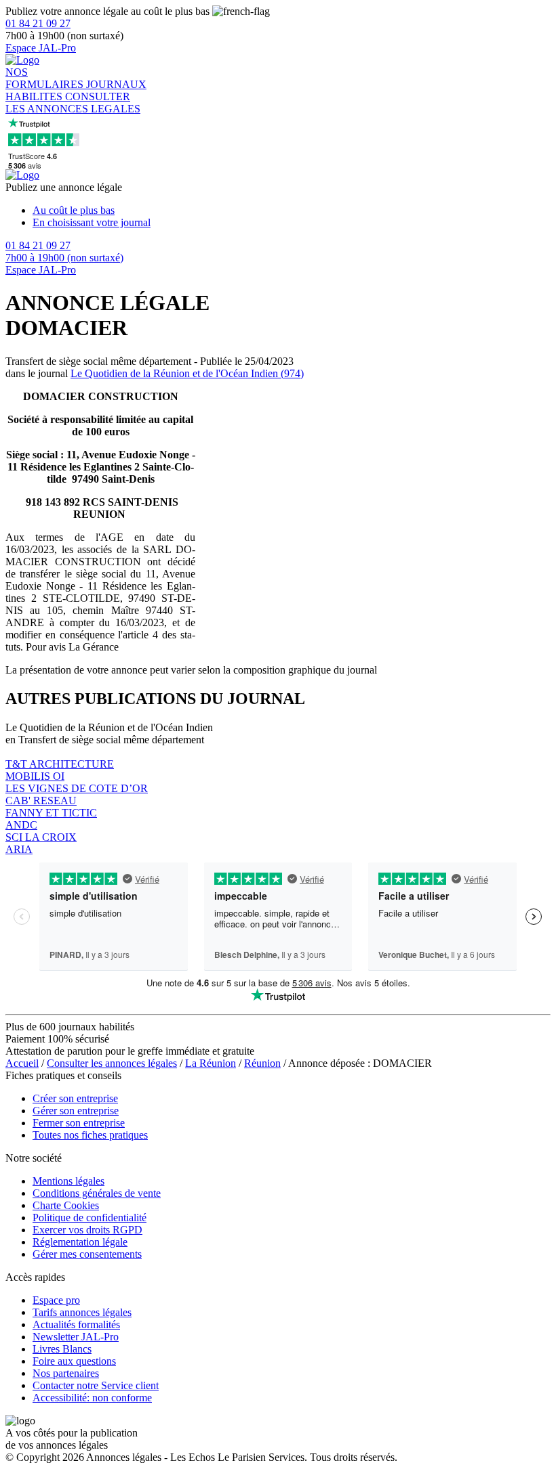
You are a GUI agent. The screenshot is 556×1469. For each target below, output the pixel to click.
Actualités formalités (76, 1324)
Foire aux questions (74, 1361)
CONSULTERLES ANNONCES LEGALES (72, 102)
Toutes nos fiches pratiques (90, 1135)
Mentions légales (68, 1181)
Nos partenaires (66, 1373)
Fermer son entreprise (79, 1122)
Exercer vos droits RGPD (87, 1229)
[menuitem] (292, 210)
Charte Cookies (66, 1205)
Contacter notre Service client (96, 1385)
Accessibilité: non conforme (92, 1397)
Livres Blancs (62, 1349)
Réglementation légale (80, 1242)
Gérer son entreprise (76, 1110)
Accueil (22, 1063)
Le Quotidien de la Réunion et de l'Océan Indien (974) (187, 373)
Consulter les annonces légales (112, 1063)
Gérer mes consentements (87, 1254)
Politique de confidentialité (89, 1217)
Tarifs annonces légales (82, 1312)
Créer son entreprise (75, 1098)
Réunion (262, 1063)
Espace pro (56, 1300)
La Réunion (210, 1063)
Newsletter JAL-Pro (76, 1336)
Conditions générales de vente (97, 1193)
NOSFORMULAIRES (45, 78)
